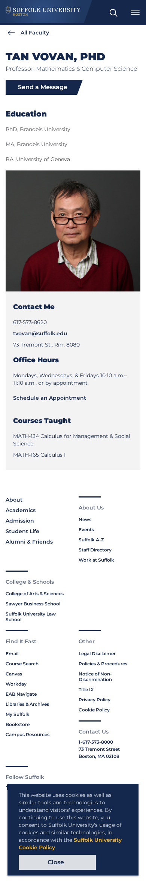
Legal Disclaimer (97, 653)
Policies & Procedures (103, 663)
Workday (16, 684)
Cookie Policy (94, 710)
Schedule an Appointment (49, 397)
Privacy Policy (94, 699)
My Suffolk (18, 714)
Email (12, 653)
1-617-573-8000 (96, 742)
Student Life (22, 531)
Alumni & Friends (29, 541)
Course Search (22, 663)
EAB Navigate (21, 694)
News (85, 519)
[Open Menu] (135, 13)
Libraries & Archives (27, 704)
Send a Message (42, 87)
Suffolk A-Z (91, 539)
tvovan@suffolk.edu (40, 333)
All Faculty (35, 32)
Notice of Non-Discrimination (95, 676)
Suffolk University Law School (31, 616)
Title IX (86, 689)
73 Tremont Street (99, 749)
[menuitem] (113, 12)
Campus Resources (27, 734)
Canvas (14, 674)
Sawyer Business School (33, 604)
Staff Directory (95, 550)
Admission (20, 520)
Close (56, 862)
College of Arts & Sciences (35, 593)
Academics (21, 510)
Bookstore (18, 724)
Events (86, 529)
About (14, 499)
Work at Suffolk (96, 560)
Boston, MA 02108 (99, 756)
